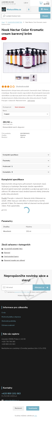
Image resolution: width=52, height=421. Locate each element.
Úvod (3, 22)
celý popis (31, 101)
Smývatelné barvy (11, 256)
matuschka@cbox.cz (12, 400)
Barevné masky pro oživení (14, 260)
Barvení (7, 253)
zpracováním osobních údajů (22, 292)
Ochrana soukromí (8, 325)
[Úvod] (12, 9)
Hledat (45, 16)
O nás (4, 313)
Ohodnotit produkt (22, 86)
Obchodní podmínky (9, 321)
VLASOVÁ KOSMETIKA (14, 22)
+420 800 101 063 (8, 2)
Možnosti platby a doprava (11, 317)
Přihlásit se (40, 287)
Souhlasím (33, 408)
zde (35, 416)
